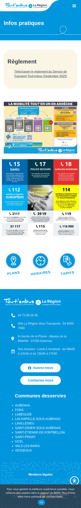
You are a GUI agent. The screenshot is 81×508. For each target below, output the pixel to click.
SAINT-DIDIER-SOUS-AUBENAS (38, 428)
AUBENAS (22, 405)
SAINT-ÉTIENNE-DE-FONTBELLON (40, 432)
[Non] (75, 496)
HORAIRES (41, 273)
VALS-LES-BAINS (27, 446)
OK (41, 502)
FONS (19, 410)
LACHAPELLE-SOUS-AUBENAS (37, 419)
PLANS (13, 273)
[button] (74, 6)
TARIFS (67, 273)
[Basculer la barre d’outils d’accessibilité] (74, 480)
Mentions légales (40, 474)
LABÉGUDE (23, 414)
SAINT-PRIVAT (25, 437)
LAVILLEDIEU (24, 423)
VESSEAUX (23, 450)
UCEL (19, 441)
